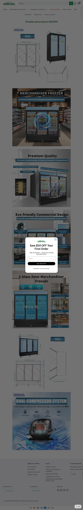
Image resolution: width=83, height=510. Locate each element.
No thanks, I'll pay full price (41, 268)
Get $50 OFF (41, 263)
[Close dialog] (55, 239)
